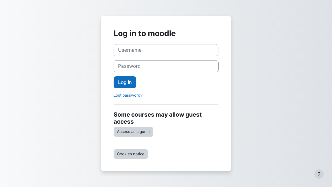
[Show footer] (319, 174)
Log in (125, 82)
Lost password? (128, 95)
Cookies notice (130, 153)
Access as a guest (133, 131)
